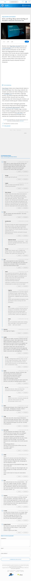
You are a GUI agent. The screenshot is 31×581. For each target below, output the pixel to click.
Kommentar (3, 538)
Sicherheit (19, 130)
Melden (19, 171)
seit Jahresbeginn (6, 48)
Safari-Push (22, 571)
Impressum (12, 571)
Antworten (25, 171)
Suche (23, 2)
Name (2, 548)
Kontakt (29, 2)
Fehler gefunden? (7, 125)
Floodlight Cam (8, 93)
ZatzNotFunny (8, 85)
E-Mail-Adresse (4, 553)
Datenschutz (17, 571)
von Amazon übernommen (13, 107)
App (26, 2)
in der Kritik (20, 112)
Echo (11, 130)
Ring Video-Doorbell (15, 46)
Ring (15, 130)
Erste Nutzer (5, 88)
